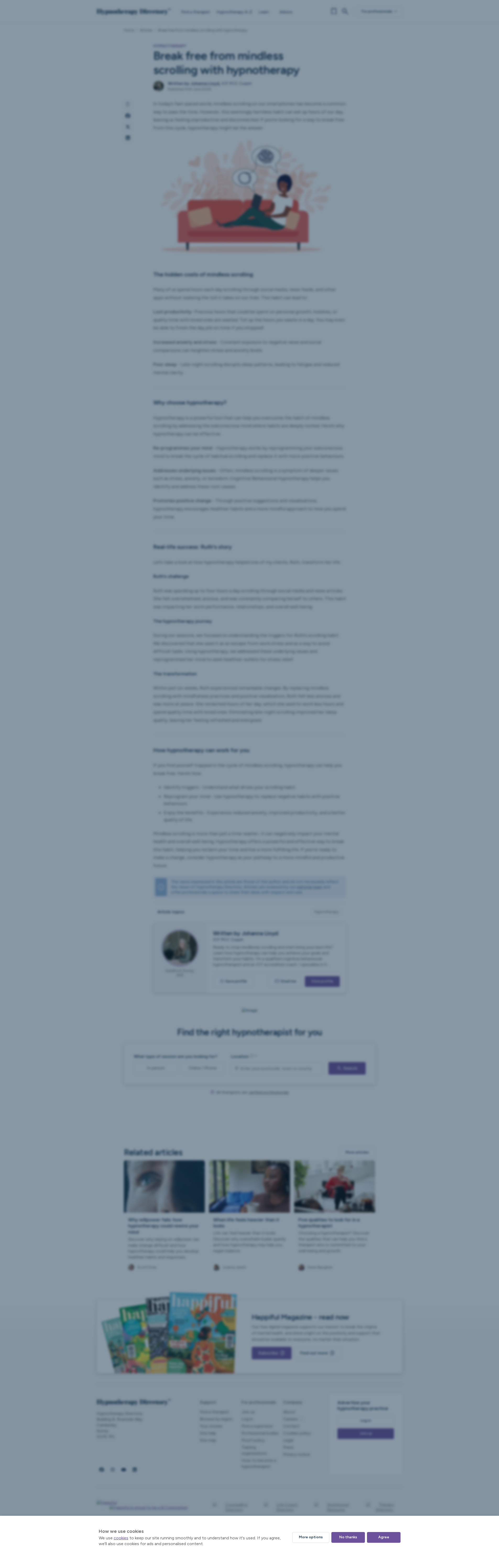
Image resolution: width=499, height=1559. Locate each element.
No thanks (348, 1537)
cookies (121, 1537)
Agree (383, 1537)
